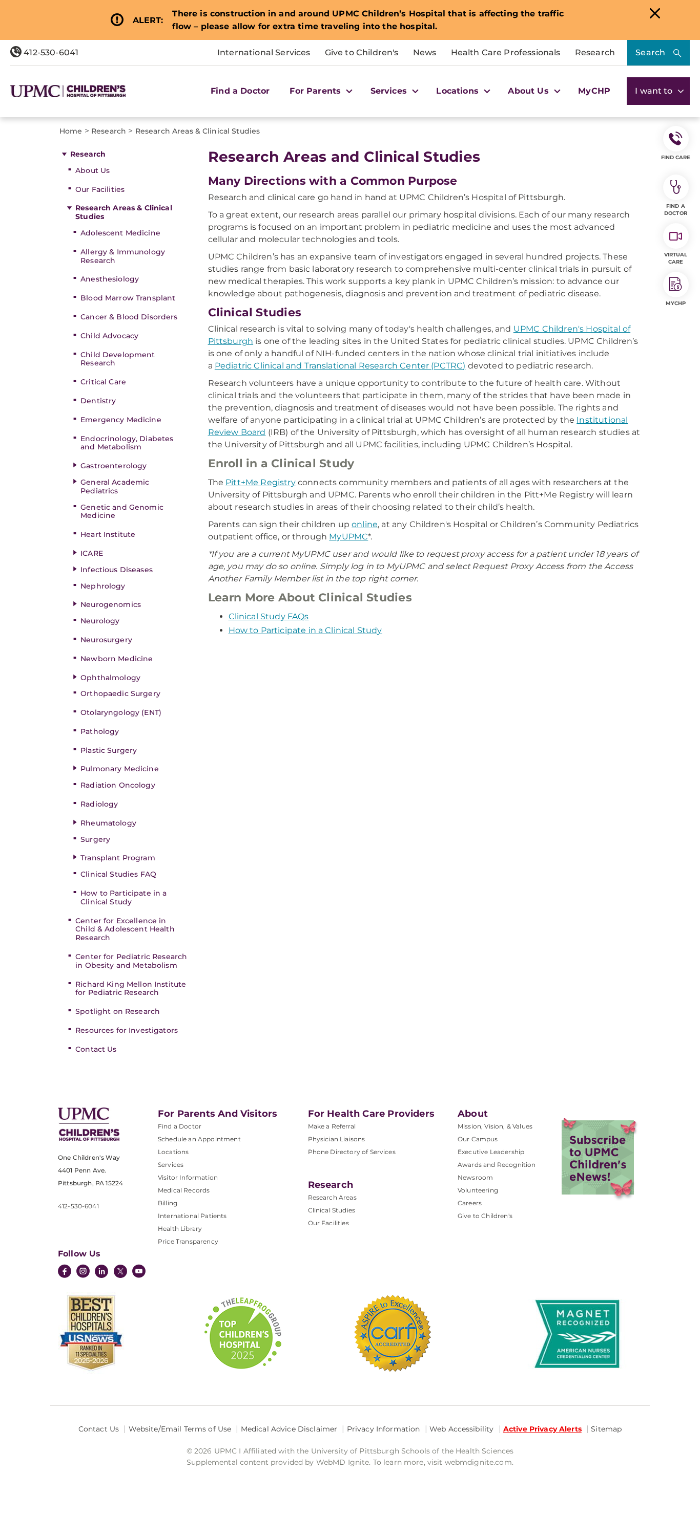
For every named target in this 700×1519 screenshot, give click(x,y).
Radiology (99, 804)
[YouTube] (139, 1272)
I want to (655, 91)
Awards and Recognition (497, 1164)
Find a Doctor (240, 91)
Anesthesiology (109, 279)
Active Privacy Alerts (542, 1429)
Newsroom (475, 1177)
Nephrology (102, 586)
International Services (264, 52)
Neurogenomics (110, 604)
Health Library (180, 1228)
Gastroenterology (113, 465)
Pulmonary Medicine (119, 768)
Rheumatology (108, 823)
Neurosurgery (106, 639)
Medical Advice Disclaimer (289, 1429)
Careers (470, 1203)
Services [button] (389, 91)
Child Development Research (117, 359)
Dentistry (98, 400)
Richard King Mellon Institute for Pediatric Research (130, 988)
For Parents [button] (316, 91)
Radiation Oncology (117, 785)
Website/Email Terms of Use (180, 1429)
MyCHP (594, 91)
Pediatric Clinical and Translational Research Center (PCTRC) (340, 366)
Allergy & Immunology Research (122, 256)
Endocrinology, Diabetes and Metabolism (126, 443)
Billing (167, 1203)
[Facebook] (64, 1272)
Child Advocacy (109, 335)
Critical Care (103, 381)
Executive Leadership (491, 1152)
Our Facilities (100, 189)
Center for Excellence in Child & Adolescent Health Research (125, 929)
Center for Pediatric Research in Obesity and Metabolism (131, 961)
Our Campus (478, 1139)
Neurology (99, 620)
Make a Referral (332, 1126)
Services (170, 1164)
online (365, 524)
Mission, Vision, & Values (495, 1126)
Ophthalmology (110, 677)
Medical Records (184, 1190)
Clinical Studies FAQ (118, 874)
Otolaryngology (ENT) (120, 712)
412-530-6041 (50, 52)
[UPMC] (68, 91)
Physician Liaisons (336, 1139)
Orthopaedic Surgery (120, 693)
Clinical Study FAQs (269, 616)
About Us (92, 170)
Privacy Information (383, 1429)
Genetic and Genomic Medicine (121, 511)
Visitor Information (188, 1177)
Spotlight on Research (117, 1011)
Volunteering (478, 1190)
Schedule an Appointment (199, 1139)
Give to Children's (362, 52)
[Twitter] (120, 1271)
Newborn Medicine (116, 658)
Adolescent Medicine (120, 232)
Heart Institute (107, 534)
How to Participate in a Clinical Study (123, 897)
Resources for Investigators (126, 1030)
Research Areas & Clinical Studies (123, 212)
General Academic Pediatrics (114, 486)
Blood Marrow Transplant (127, 297)
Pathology (99, 731)
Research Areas (332, 1197)
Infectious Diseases (116, 569)
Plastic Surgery (108, 750)
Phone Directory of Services (352, 1152)
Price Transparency (188, 1241)
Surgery (95, 839)
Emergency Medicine (120, 419)
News (425, 52)
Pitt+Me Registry (260, 482)
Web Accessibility (461, 1429)
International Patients (192, 1216)
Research (595, 52)
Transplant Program (117, 857)
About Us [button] (529, 91)
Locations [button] (458, 91)
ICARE (91, 553)
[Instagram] (83, 1272)
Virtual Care (676, 258)
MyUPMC (348, 536)
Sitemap (606, 1429)
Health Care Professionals (506, 52)
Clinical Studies (332, 1210)
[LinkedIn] (101, 1272)
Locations (173, 1152)
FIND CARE (676, 157)
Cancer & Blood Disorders (128, 316)
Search (650, 52)
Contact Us (95, 1049)
